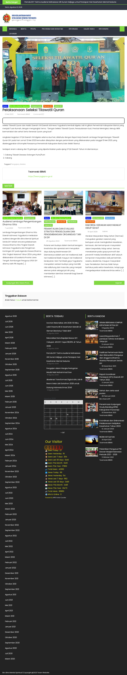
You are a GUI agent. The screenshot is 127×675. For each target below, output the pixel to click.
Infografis (103, 29)
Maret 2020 (10, 659)
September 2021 (12, 589)
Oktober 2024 (11, 418)
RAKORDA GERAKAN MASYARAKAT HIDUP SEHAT (103, 226)
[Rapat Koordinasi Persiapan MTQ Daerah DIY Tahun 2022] (91, 377)
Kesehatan (110, 218)
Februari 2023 (11, 514)
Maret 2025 (10, 396)
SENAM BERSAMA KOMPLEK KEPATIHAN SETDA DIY (111, 323)
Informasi (73, 29)
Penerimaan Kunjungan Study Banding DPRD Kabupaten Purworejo (110, 407)
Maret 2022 (10, 557)
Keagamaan (36, 106)
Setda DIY (58, 106)
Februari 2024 (11, 460)
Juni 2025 (9, 386)
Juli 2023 (8, 493)
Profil (33, 29)
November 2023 (12, 471)
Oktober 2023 (11, 477)
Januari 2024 (10, 466)
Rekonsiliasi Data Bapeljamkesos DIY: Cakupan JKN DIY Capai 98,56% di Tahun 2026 (64, 342)
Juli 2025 (8, 380)
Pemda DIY (48, 106)
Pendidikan (72, 222)
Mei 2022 (9, 546)
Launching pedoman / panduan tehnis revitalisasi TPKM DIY (111, 339)
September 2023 (12, 482)
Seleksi (23, 164)
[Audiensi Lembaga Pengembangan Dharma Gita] (22, 203)
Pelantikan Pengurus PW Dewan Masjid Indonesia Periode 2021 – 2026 (110, 452)
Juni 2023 (9, 498)
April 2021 (9, 610)
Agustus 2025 (11, 375)
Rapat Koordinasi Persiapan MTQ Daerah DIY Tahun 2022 (111, 377)
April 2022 (9, 551)
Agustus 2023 (11, 487)
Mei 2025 (9, 391)
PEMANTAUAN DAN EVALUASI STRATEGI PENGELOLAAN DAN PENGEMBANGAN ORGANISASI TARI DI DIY (62, 233)
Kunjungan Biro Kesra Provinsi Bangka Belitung (19, 283)
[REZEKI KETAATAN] (91, 439)
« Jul (62, 432)
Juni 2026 (9, 327)
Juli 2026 (9, 321)
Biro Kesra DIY (98, 218)
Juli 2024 (9, 434)
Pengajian (15, 164)
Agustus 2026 (11, 316)
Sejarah (118, 283)
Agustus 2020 (11, 648)
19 (56, 418)
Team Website (43, 672)
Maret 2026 (10, 343)
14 (67, 414)
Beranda (13, 29)
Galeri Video (89, 29)
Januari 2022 (10, 568)
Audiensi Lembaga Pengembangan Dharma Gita (22, 223)
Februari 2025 (11, 402)
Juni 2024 (9, 439)
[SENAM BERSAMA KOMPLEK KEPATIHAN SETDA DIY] (91, 325)
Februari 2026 (11, 348)
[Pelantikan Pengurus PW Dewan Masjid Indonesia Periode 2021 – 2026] (91, 451)
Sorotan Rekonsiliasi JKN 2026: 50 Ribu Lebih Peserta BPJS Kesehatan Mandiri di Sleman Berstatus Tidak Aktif (64, 327)
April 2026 (9, 337)
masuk (18, 300)
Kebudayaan (50, 222)
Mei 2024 (9, 444)
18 (51, 418)
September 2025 (12, 369)
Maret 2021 (9, 616)
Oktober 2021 (10, 584)
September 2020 (12, 643)
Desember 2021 (11, 573)
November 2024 (12, 412)
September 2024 (12, 423)
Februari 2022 (11, 562)
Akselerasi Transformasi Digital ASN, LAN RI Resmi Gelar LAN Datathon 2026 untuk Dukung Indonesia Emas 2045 (64, 383)
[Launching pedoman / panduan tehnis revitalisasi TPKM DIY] (91, 338)
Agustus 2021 (10, 594)
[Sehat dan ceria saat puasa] (91, 393)
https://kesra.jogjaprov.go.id (40, 176)
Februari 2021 (10, 621)
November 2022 (12, 525)
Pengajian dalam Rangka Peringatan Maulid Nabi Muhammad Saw (53, 2)
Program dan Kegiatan (52, 29)
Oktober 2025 (11, 364)
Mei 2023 (9, 503)
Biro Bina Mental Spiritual (19, 106)
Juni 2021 (9, 600)
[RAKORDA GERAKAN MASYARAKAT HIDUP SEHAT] (104, 203)
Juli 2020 (9, 653)
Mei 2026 (9, 332)
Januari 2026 (10, 353)
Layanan (13, 33)
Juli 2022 (8, 541)
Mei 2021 (8, 605)
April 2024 (9, 450)
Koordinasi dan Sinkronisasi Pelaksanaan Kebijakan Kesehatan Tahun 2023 (111, 423)
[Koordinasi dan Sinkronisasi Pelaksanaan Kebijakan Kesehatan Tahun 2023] (91, 423)
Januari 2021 (10, 626)
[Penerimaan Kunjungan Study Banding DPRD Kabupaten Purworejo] (91, 407)
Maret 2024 (10, 455)
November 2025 (12, 359)
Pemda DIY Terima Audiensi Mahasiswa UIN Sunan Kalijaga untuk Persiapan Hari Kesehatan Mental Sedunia (63, 357)
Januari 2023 (10, 519)
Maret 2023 (10, 509)
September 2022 (12, 530)
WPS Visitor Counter (59, 498)
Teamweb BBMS (23, 114)
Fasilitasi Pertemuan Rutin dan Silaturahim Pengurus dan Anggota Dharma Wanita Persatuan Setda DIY (111, 358)
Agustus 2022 (11, 535)
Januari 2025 (10, 407)
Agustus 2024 (11, 428)
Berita (23, 29)
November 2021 (11, 578)
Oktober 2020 (11, 637)
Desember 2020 (12, 632)
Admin (105, 231)
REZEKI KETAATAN (107, 437)
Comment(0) (38, 114)
